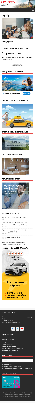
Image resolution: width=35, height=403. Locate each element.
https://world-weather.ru (17, 64)
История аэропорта (7, 364)
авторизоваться (7, 59)
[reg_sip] (17, 38)
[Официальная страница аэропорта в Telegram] (17, 329)
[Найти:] (17, 360)
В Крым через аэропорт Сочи (11, 237)
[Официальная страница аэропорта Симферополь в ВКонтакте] (13, 329)
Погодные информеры (17, 65)
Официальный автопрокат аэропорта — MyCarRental (17, 368)
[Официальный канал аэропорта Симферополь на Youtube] (22, 329)
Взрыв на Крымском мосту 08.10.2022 (14, 217)
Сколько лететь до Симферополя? (12, 366)
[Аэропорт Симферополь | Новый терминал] (17, 7)
